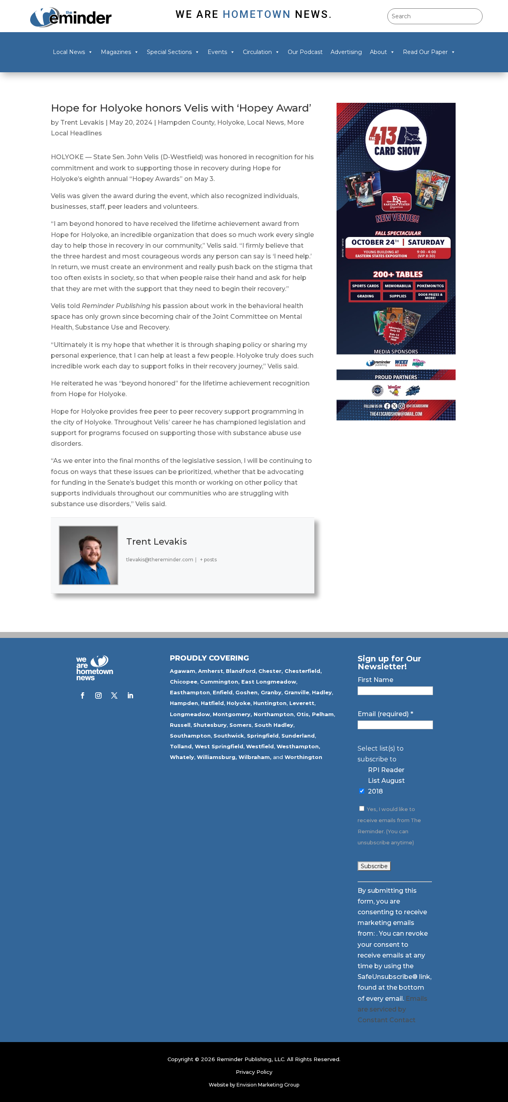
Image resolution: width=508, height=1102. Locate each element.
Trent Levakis (82, 122)
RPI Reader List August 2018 (386, 780)
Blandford (241, 671)
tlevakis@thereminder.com (159, 560)
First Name (375, 680)
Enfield (223, 692)
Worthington (303, 757)
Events (217, 52)
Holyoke (230, 122)
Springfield (263, 735)
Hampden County (186, 122)
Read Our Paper (425, 52)
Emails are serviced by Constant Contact (392, 1009)
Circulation (257, 52)
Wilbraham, (255, 757)
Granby (271, 692)
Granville (296, 692)
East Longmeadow (268, 681)
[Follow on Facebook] (82, 695)
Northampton (274, 714)
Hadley (322, 692)
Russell (180, 725)
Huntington (270, 703)
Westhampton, (298, 746)
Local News (69, 52)
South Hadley (273, 725)
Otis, (303, 714)
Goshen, (247, 692)
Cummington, (220, 681)
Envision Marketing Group (268, 1085)
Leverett (301, 703)
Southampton (190, 735)
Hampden (184, 703)
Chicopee (183, 681)
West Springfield (219, 746)
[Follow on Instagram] (98, 695)
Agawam (182, 671)
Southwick (229, 735)
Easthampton (190, 692)
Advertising (346, 52)
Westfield (260, 746)
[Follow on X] (114, 695)
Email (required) (385, 714)
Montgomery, (232, 714)
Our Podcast (305, 52)
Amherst (210, 671)
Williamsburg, (217, 757)
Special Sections (169, 52)
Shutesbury (210, 725)
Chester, (270, 671)
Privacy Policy (254, 1072)
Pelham (323, 714)
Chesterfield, (303, 671)
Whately (182, 757)
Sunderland (298, 735)
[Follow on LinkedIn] (130, 695)
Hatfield (212, 703)
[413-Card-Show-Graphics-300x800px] (396, 418)
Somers (240, 725)
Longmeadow (190, 714)
